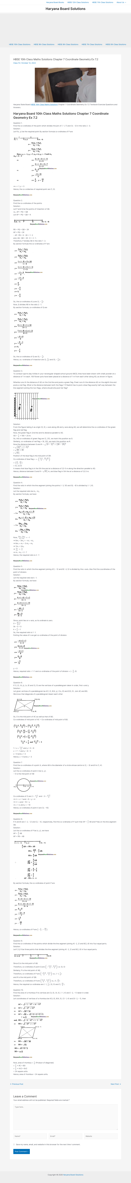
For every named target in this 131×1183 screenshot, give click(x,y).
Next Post (116, 1084)
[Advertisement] (65, 27)
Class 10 (16, 63)
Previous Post (16, 1084)
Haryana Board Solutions (65, 9)
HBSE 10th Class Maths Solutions (44, 105)
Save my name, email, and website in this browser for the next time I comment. (48, 1144)
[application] (125, 2)
